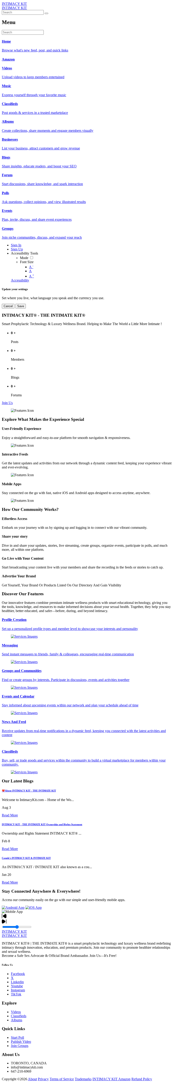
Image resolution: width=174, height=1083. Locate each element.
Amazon (124, 1079)
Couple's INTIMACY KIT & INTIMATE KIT (26, 858)
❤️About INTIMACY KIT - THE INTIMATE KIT (29, 790)
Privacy (43, 1079)
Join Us (7, 403)
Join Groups (19, 1046)
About (32, 1079)
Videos (16, 1012)
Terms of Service (62, 1079)
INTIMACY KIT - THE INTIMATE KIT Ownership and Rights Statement (42, 824)
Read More (10, 815)
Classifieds (18, 1016)
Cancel (8, 306)
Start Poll (17, 1037)
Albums (16, 1020)
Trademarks (83, 1079)
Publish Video (21, 1042)
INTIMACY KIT (14, 4)
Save (20, 306)
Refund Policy (141, 1079)
